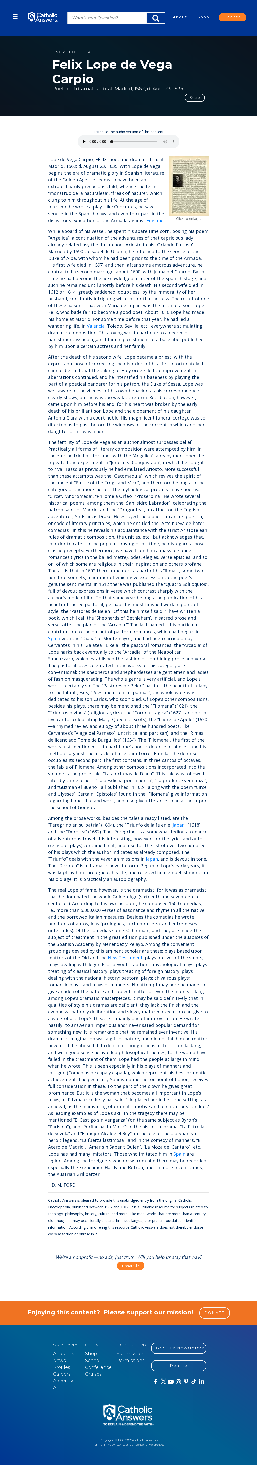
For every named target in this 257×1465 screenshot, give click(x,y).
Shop (204, 17)
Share (195, 97)
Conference (98, 1367)
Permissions (131, 1360)
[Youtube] (170, 1381)
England (155, 220)
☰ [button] (15, 16)
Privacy (109, 1444)
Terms (97, 1444)
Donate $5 (130, 1265)
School (92, 1360)
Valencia (96, 326)
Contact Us (125, 1444)
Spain (54, 638)
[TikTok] (194, 1381)
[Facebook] (155, 1381)
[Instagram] (178, 1381)
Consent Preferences (149, 1444)
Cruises (93, 1374)
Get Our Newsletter (180, 1348)
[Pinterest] (186, 1381)
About (180, 17)
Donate (232, 17)
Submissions (131, 1353)
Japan (179, 825)
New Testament (125, 958)
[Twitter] (163, 1381)
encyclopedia (71, 52)
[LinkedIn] (201, 1381)
